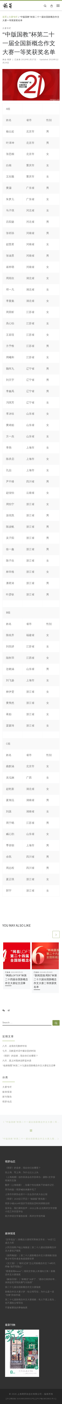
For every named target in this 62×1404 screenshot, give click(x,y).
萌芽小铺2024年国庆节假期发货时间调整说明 (27, 1203)
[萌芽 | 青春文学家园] (7, 5)
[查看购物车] (51, 5)
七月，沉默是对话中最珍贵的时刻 (19, 1050)
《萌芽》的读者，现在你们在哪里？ (20, 1055)
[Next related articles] (56, 934)
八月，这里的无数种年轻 (14, 1046)
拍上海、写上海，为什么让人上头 (21, 1172)
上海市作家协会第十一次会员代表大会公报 (26, 1194)
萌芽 (9, 59)
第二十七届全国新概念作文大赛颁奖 (23, 1287)
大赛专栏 (13, 16)
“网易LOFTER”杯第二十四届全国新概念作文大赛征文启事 (16, 979)
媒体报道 (7, 1091)
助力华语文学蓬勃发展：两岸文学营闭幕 (25, 1216)
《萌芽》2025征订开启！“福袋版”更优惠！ (26, 1199)
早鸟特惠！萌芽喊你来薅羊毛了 (20, 1189)
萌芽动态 (7, 1101)
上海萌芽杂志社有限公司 (29, 1394)
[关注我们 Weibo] (9, 1010)
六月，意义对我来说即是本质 (16, 1060)
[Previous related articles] (48, 934)
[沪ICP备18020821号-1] (45, 1399)
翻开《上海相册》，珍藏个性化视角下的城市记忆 (29, 1185)
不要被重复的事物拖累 (16, 1307)
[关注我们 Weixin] (3, 1010)
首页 (4, 16)
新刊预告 (7, 1096)
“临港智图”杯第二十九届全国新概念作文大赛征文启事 (28, 1065)
